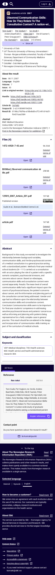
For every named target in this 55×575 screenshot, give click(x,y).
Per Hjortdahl (10, 40)
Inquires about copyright (18, 563)
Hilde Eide (28, 34)
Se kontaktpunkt (29, 436)
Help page (7, 539)
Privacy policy (13, 555)
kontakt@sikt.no (14, 570)
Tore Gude (6, 31)
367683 (15, 105)
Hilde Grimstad (30, 37)
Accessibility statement (17, 559)
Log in (44, 4)
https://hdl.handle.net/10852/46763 (27, 99)
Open (25, 160)
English (27, 484)
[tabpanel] (27, 399)
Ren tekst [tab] (15, 380)
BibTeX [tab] (39, 380)
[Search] (11, 4)
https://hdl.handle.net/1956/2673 (26, 96)
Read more (46, 453)
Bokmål (7, 484)
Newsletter (11, 551)
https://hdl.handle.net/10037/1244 (26, 102)
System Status (9, 544)
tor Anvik (33, 31)
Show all (29, 43)
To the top (29, 448)
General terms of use (46, 152)
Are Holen (24, 40)
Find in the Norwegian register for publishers (22, 131)
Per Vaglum (20, 31)
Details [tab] (9, 368)
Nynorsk (17, 484)
